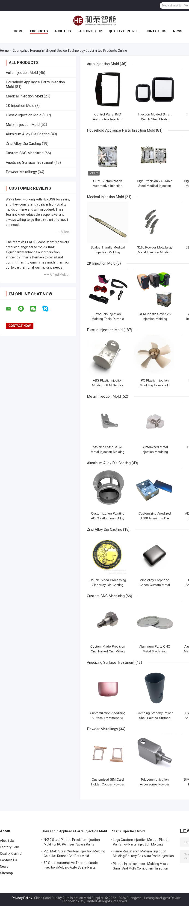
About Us (63, 31)
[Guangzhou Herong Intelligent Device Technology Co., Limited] (94, 20)
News (177, 31)
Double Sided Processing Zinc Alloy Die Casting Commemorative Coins (107, 584)
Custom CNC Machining (25, 153)
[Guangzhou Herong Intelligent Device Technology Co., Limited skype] (48, 308)
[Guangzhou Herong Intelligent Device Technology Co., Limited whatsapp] (24, 308)
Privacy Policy (22, 898)
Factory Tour (90, 31)
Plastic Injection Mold (23, 115)
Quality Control (124, 31)
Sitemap (6, 873)
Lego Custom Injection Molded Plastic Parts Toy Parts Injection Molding (141, 842)
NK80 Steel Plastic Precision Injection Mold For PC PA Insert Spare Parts (72, 842)
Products (39, 31)
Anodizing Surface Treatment (29, 162)
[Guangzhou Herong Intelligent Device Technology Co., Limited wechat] (36, 308)
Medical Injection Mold (24, 96)
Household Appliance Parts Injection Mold (121, 130)
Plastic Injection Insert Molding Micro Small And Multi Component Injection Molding (140, 867)
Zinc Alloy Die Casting (23, 143)
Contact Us (155, 31)
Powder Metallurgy (21, 172)
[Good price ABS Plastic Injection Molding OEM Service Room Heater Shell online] (107, 355)
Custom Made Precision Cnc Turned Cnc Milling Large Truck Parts (107, 651)
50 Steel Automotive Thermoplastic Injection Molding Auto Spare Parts (71, 865)
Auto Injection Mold (22, 72)
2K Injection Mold (20, 105)
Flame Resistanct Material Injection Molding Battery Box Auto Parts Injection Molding (143, 854)
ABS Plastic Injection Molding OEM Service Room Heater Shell (108, 385)
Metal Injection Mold (23, 124)
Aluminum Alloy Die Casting (28, 134)
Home (18, 31)
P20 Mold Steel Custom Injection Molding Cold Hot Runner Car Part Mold (74, 853)
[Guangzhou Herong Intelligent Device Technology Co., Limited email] (11, 308)
